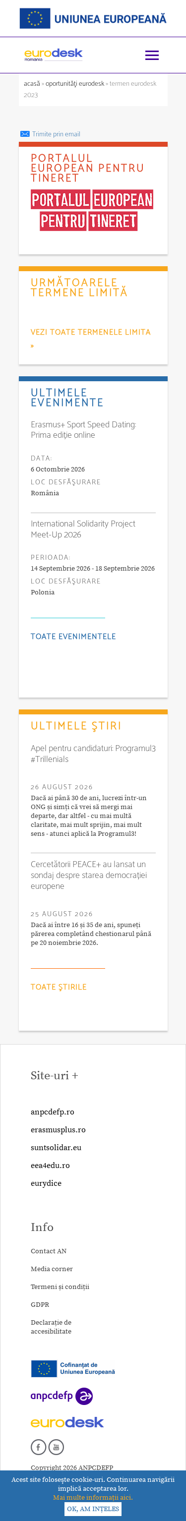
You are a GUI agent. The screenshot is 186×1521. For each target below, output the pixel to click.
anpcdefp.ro (52, 1112)
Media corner (52, 1269)
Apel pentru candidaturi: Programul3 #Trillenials (93, 754)
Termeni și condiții (60, 1287)
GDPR (40, 1304)
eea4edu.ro (50, 1165)
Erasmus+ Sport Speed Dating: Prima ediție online (83, 430)
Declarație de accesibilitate (51, 1327)
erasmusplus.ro (58, 1130)
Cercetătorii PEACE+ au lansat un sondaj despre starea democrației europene (89, 875)
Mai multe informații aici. (93, 1497)
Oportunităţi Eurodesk (75, 84)
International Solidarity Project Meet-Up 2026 (83, 529)
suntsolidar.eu (56, 1148)
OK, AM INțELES (93, 1509)
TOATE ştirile (59, 987)
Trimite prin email (55, 134)
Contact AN (48, 1251)
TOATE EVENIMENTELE (73, 637)
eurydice (46, 1183)
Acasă (33, 84)
